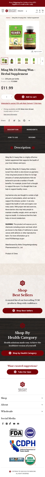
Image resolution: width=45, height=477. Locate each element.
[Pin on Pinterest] (24, 120)
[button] (13, 130)
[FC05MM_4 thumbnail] (26, 61)
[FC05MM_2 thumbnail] (11, 61)
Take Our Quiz (24, 372)
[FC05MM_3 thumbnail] (19, 61)
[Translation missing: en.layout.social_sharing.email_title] (29, 120)
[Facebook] (2, 423)
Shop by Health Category (24, 353)
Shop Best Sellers (24, 310)
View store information (10, 114)
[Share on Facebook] (9, 120)
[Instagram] (6, 423)
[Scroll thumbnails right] (42, 61)
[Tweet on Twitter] (14, 120)
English (20, 11)
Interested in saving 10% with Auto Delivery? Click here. (21, 103)
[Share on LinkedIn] (19, 120)
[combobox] (22, 11)
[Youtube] (13, 423)
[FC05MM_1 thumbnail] (4, 61)
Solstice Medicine (30, 471)
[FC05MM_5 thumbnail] (33, 61)
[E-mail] (17, 423)
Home (8, 17)
